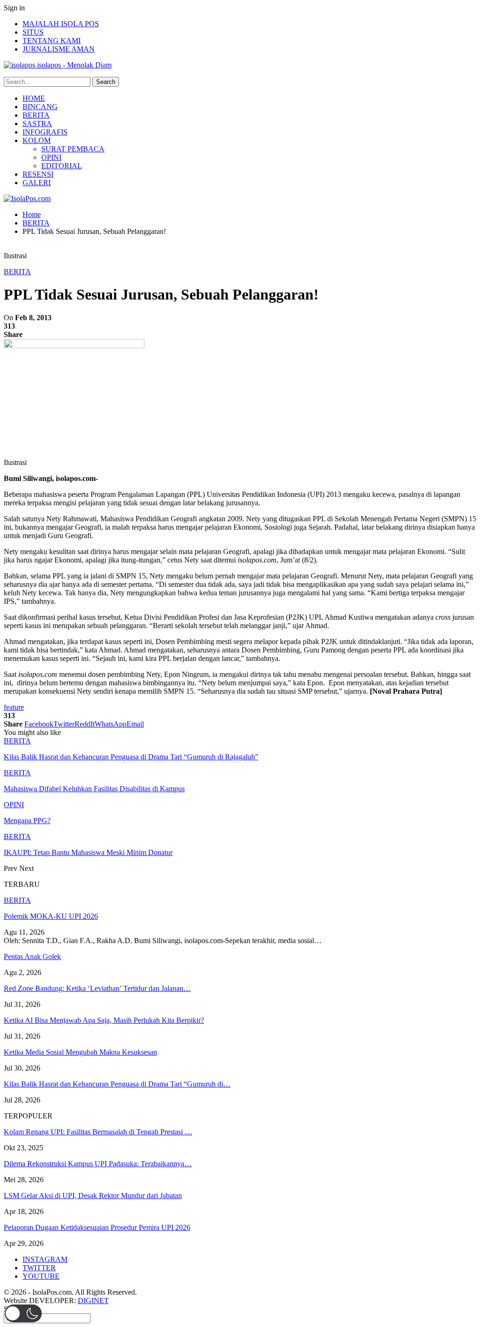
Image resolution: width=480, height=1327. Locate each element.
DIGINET (93, 1301)
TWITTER (39, 1268)
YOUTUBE (41, 1276)
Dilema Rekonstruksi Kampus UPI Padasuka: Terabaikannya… (98, 1164)
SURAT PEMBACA (73, 149)
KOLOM (36, 140)
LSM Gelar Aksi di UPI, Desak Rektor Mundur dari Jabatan (93, 1196)
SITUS (33, 32)
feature (14, 707)
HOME (33, 98)
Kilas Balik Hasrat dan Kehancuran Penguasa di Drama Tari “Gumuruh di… (117, 1084)
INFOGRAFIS (45, 132)
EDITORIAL (61, 166)
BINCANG (40, 107)
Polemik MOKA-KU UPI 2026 (51, 916)
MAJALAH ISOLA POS (60, 24)
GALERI (36, 183)
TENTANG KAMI (51, 41)
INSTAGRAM (45, 1259)
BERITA (36, 115)
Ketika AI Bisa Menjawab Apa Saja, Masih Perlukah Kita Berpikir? (104, 1020)
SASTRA (37, 123)
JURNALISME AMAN (58, 49)
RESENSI (37, 174)
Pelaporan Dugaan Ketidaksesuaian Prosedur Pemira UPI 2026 (97, 1227)
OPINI (51, 157)
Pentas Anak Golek (32, 956)
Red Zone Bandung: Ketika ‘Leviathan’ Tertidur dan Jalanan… (97, 988)
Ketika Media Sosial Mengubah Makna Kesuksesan (80, 1052)
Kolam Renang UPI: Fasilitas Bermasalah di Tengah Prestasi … (98, 1132)
